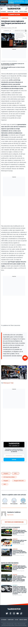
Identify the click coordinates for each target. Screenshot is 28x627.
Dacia (11, 6)
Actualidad (3, 11)
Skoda (15, 6)
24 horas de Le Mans (9, 477)
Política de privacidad (21, 623)
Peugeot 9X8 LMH (19, 480)
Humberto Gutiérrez (7, 27)
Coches (16, 11)
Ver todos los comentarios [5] (14, 522)
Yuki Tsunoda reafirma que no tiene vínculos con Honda (13, 68)
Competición (10, 11)
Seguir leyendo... (10, 514)
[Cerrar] (25, 33)
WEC (15, 473)
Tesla (7, 6)
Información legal (10, 623)
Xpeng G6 (3, 6)
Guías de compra (23, 11)
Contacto (4, 623)
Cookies (15, 623)
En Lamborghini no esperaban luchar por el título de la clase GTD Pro (12, 64)
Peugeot (6, 473)
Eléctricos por (9, 4)
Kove (19, 6)
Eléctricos (15, 585)
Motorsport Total (8, 383)
